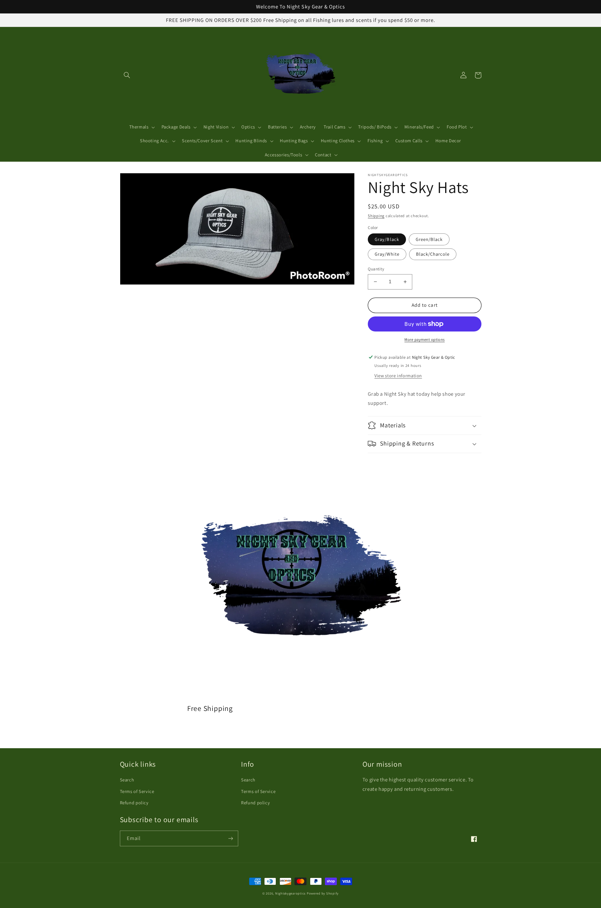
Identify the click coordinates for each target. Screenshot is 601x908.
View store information (398, 375)
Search (127, 780)
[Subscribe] (230, 838)
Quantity (376, 269)
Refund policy (134, 803)
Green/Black (429, 239)
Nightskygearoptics (290, 893)
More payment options (424, 339)
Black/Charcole (433, 254)
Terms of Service (137, 791)
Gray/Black (387, 239)
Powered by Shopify (323, 893)
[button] (127, 75)
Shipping (376, 215)
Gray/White (387, 254)
